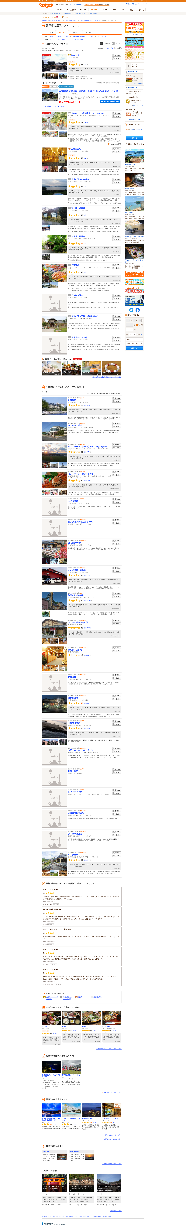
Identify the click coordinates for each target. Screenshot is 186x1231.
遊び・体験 (83, 10)
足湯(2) (80, 997)
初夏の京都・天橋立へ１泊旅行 (53, 1186)
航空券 (114, 9)
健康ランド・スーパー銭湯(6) (52, 998)
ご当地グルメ (75, 32)
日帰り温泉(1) (97, 997)
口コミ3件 (87, 575)
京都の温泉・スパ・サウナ (70, 20)
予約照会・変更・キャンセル (133, 4)
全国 (51, 36)
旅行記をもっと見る (116, 1211)
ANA (88, 1216)
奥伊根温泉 (73, 698)
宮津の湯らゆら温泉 (80, 179)
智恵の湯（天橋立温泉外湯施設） (86, 316)
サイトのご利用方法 (132, 1)
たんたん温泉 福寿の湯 (78, 622)
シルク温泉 (73, 855)
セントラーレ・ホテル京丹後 (80, 474)
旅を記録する (132, 87)
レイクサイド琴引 (76, 792)
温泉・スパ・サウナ (64, 39)
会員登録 (79, 4)
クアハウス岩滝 (75, 425)
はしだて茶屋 (106, 1026)
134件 (86, 122)
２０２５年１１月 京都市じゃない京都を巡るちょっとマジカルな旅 (81, 1188)
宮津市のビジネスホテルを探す (112, 1139)
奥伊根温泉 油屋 (87, 1118)
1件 (85, 272)
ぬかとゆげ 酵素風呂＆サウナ (81, 522)
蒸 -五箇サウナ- (75, 543)
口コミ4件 (87, 860)
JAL (86, 1216)
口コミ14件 (87, 600)
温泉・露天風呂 (69, 1216)
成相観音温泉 (77, 295)
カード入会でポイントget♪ (134, 35)
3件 (94, 1030)
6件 (85, 215)
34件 (85, 64)
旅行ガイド (52, 13)
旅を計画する (132, 71)
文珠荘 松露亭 (78, 236)
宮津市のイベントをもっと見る (112, 1092)
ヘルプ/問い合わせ (142, 1)
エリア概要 (49, 32)
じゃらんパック (71, 9)
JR (83, 1216)
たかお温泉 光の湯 (77, 570)
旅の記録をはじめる (134, 119)
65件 (114, 1122)
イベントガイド (77, 13)
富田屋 (64, 1026)
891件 (74, 1124)
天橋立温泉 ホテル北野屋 (110, 1118)
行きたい (116, 55)
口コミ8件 (87, 480)
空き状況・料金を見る (110, 101)
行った (116, 58)
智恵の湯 (75, 55)
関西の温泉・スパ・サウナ (55, 20)
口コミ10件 (87, 628)
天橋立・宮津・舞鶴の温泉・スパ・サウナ (90, 20)
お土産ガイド (85, 13)
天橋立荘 (75, 265)
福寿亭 (84, 1026)
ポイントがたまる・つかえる (49, 17)
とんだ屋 (44, 1026)
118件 (94, 1122)
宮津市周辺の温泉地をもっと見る (112, 1164)
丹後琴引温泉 (74, 723)
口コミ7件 (87, 405)
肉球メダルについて (138, 105)
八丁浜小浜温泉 (75, 834)
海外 (131, 10)
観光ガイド (58, 13)
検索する (134, 138)
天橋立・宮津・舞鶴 (79, 36)
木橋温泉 (72, 677)
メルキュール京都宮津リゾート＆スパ (87, 113)
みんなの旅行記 (93, 13)
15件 (114, 1030)
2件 (85, 186)
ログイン (72, 4)
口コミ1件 (87, 655)
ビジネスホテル (61, 1216)
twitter (131, 310)
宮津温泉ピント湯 (79, 337)
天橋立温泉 (76, 149)
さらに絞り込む (102, 36)
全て (51, 39)
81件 (85, 158)
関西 (59, 36)
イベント (88, 32)
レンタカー (105, 10)
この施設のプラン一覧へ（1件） (55, 106)
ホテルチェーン (52, 1216)
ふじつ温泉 (73, 501)
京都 (67, 36)
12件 (74, 1030)
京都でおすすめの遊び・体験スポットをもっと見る (106, 377)
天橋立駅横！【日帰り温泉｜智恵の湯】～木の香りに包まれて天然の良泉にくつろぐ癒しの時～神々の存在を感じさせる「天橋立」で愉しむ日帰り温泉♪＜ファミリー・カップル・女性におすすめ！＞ (89, 91)
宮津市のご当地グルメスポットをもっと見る (109, 1049)
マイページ (144, 4)
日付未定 (140, 325)
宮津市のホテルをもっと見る (113, 1135)
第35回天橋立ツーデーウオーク (71, 1075)
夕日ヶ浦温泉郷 (74, 1151)
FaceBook (138, 310)
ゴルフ (122, 9)
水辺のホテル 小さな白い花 (80, 750)
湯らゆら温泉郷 (78, 208)
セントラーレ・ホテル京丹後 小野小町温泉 (87, 447)
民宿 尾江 (73, 771)
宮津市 (91, 36)
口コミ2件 (87, 728)
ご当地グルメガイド (67, 13)
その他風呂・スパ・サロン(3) (67, 998)
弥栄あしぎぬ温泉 (76, 595)
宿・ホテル (44, 1216)
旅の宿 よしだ (75, 650)
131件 (54, 1033)
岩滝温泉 (72, 400)
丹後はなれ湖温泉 (76, 813)
